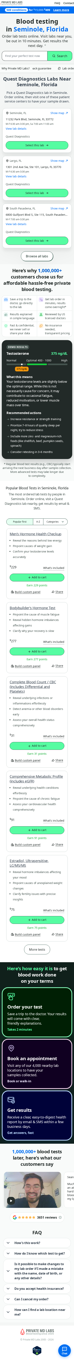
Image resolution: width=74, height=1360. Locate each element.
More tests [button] (37, 949)
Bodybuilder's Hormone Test (32, 607)
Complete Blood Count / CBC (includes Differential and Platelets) (33, 687)
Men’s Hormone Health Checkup (35, 534)
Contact (68, 3)
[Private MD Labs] (37, 1332)
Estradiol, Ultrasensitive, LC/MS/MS (29, 863)
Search (62, 56)
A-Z (38, 521)
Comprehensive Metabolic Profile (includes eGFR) (36, 778)
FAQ (57, 3)
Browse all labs (37, 256)
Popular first (19, 521)
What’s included (53, 568)
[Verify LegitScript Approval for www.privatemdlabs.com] (37, 1350)
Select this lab (34, 145)
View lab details (16, 128)
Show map (57, 113)
